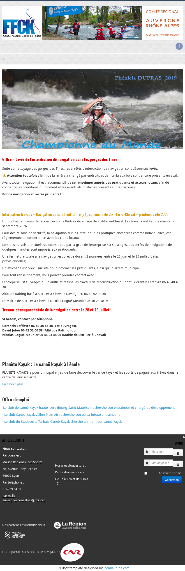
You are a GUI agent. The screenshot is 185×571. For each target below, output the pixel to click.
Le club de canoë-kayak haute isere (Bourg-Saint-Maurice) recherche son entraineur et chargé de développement (89, 407)
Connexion (172, 479)
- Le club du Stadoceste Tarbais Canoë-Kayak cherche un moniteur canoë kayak (62, 421)
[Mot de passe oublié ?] (178, 464)
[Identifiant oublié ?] (178, 452)
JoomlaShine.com (117, 568)
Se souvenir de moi (170, 472)
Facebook (179, 46)
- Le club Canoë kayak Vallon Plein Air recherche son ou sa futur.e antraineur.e (61, 414)
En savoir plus (12, 384)
